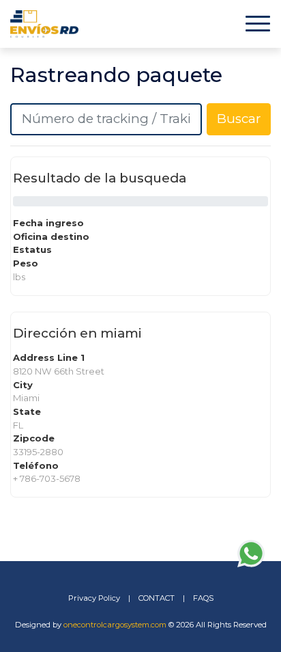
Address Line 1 (49, 357)
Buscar (239, 118)
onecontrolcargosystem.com (114, 624)
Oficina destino (51, 236)
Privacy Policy (94, 598)
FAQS (203, 598)
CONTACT (156, 598)
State (27, 411)
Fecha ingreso (48, 222)
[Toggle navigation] (258, 23)
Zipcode (34, 438)
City (23, 384)
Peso (25, 263)
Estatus (32, 249)
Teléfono (36, 465)
